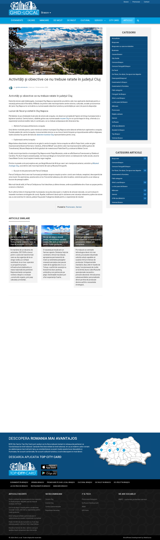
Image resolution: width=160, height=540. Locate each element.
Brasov (126, 2)
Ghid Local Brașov (118, 98)
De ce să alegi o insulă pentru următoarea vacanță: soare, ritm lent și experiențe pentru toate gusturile (55, 240)
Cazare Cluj (49, 499)
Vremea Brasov (117, 138)
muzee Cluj (64, 119)
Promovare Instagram (89, 499)
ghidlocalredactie (22, 87)
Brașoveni (115, 42)
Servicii (79, 207)
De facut (115, 70)
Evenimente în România (120, 86)
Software (115, 122)
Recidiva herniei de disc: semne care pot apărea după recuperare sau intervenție (23, 529)
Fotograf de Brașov (119, 94)
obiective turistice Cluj (45, 135)
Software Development (90, 503)
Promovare (136, 2)
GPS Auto (85, 510)
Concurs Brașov (117, 62)
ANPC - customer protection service (132, 499)
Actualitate (116, 38)
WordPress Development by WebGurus (137, 538)
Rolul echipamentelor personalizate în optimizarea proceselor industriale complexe (88, 240)
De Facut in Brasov (103, 482)
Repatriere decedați (52, 510)
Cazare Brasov (117, 54)
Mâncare (115, 106)
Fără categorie (117, 90)
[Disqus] (55, 331)
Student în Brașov (118, 130)
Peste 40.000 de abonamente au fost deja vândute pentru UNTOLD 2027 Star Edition (24, 523)
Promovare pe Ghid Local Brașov (61, 482)
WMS (84, 507)
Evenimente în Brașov (119, 82)
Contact (146, 2)
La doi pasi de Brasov (120, 102)
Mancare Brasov (60, 486)
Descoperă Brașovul (119, 78)
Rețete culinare (117, 114)
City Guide (115, 58)
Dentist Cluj (49, 503)
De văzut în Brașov (122, 482)
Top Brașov (116, 134)
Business (115, 50)
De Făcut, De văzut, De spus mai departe (126, 74)
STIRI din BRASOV (118, 126)
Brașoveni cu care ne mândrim (123, 46)
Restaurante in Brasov (40, 486)
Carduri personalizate (53, 507)
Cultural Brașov (85, 482)
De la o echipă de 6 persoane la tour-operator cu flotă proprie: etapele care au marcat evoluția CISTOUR (23, 240)
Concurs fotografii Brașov (121, 66)
